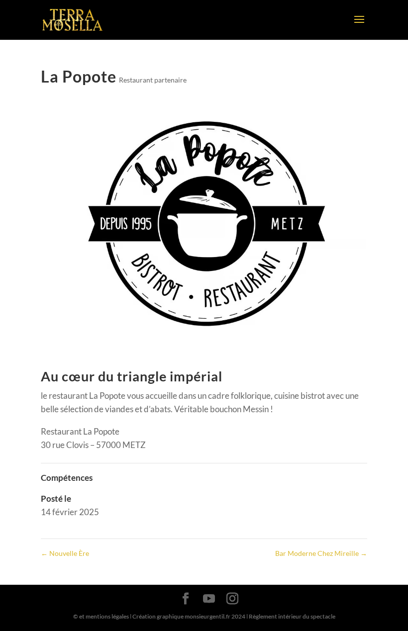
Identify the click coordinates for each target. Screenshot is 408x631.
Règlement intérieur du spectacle (292, 616)
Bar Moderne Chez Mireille (321, 553)
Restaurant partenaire (153, 80)
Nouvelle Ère (65, 553)
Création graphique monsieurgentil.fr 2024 (188, 616)
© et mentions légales (101, 616)
